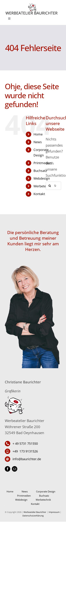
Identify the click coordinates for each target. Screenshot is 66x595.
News (37, 142)
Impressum (54, 512)
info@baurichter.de (26, 459)
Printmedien (42, 163)
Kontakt (39, 194)
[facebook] (7, 469)
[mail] (14, 469)
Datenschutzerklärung (33, 515)
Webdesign (41, 178)
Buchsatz (40, 170)
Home (38, 134)
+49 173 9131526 (25, 451)
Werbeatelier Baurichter (35, 512)
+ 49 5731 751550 (25, 443)
